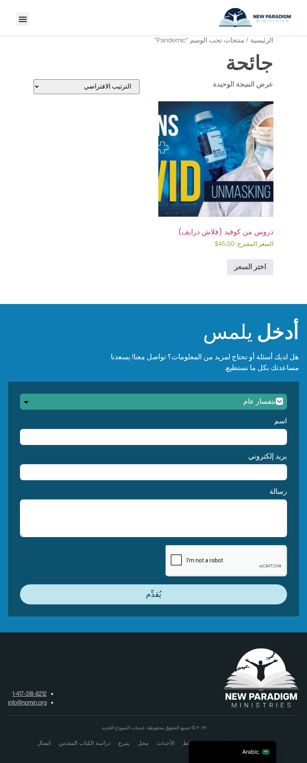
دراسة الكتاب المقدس (84, 743)
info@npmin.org (27, 703)
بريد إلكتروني (267, 456)
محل (143, 743)
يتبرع (124, 743)
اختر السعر (250, 267)
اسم (280, 421)
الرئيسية (261, 40)
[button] (22, 19)
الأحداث (166, 743)
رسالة (278, 491)
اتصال (44, 743)
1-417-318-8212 (29, 694)
